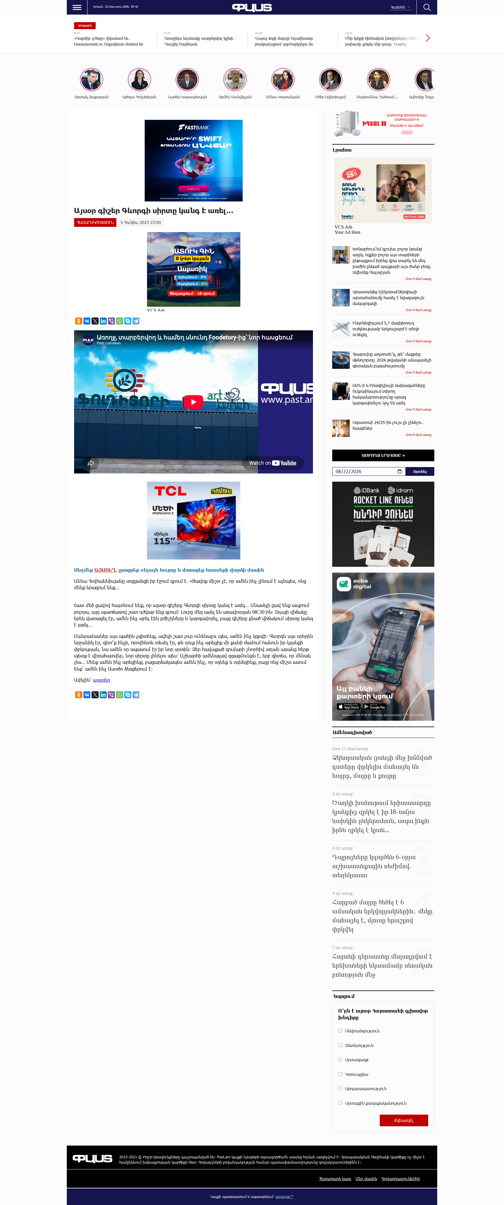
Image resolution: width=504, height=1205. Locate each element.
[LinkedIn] (103, 321)
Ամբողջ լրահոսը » (383, 455)
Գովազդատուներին (401, 1178)
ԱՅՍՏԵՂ (105, 570)
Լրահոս (342, 149)
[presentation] (408, 40)
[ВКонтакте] (86, 321)
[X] (95, 321)
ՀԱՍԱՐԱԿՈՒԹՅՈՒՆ (95, 222)
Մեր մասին (366, 1178)
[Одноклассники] (78, 321)
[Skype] (127, 321)
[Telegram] (135, 321)
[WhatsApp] (119, 321)
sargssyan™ (285, 1197)
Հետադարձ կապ (335, 1178)
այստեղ (101, 680)
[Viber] (111, 321)
